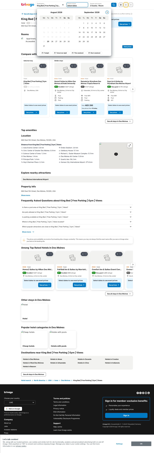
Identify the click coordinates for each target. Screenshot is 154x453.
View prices (128, 47)
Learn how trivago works (62, 430)
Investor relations (10, 430)
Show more (25, 195)
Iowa (56, 380)
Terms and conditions (61, 402)
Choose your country (12, 398)
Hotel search (26, 380)
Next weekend (95, 53)
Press (6, 433)
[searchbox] (51, 5)
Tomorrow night (61, 53)
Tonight (46, 53)
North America (39, 380)
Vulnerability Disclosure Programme (66, 418)
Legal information (59, 405)
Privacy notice (58, 408)
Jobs (6, 426)
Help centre (57, 427)
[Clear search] (63, 5)
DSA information (59, 412)
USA (50, 380)
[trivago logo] (27, 5)
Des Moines (65, 380)
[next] (107, 12)
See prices (124, 24)
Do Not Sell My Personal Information (66, 415)
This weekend (78, 53)
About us (7, 423)
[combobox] (51, 5)
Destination (40, 3)
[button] (51, 4)
